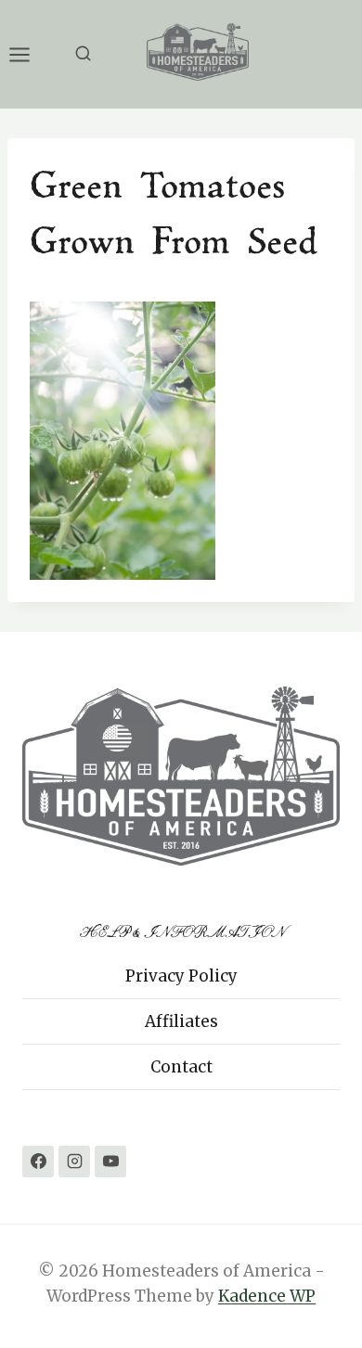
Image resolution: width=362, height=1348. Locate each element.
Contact (181, 1067)
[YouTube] (110, 1161)
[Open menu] (29, 54)
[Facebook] (38, 1161)
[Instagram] (74, 1161)
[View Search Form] (83, 54)
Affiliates (181, 1021)
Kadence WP (267, 1296)
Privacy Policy (181, 976)
